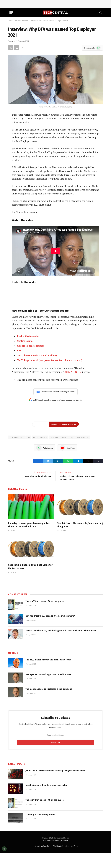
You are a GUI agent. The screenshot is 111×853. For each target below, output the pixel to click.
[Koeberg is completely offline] (15, 818)
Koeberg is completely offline (40, 814)
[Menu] (11, 12)
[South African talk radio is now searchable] (15, 788)
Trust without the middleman (38, 476)
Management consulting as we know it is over (48, 674)
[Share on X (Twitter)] (10, 47)
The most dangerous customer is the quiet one (48, 689)
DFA (11, 41)
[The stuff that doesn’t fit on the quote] (15, 604)
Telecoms (26, 21)
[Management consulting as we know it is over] (15, 678)
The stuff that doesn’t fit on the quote (44, 601)
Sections (17, 21)
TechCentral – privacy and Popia (65, 846)
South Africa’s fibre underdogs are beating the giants (80, 525)
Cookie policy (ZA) (42, 846)
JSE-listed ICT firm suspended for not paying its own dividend (55, 770)
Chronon (64, 840)
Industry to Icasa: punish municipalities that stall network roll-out (29, 525)
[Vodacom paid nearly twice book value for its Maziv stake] (31, 548)
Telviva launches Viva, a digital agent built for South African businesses (60, 630)
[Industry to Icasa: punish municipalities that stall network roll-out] (31, 507)
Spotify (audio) (25, 340)
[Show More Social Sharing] (22, 47)
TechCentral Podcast (58, 437)
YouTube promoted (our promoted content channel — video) (49, 360)
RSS (19, 350)
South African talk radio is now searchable (46, 785)
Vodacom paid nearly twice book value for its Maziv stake (30, 566)
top (72, 437)
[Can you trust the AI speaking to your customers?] (15, 619)
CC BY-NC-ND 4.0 (73, 371)
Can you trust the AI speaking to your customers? (50, 616)
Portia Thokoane (40, 437)
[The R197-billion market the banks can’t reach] (15, 663)
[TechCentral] (55, 12)
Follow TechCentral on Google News (58, 391)
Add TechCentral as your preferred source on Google (57, 400)
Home (10, 21)
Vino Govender (83, 437)
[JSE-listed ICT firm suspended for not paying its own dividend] (15, 774)
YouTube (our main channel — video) (37, 355)
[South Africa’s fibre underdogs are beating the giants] (80, 507)
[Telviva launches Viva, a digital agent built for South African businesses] (15, 634)
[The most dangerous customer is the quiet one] (15, 692)
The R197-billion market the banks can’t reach (48, 659)
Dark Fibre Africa (16, 437)
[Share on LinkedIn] (16, 47)
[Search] (100, 12)
